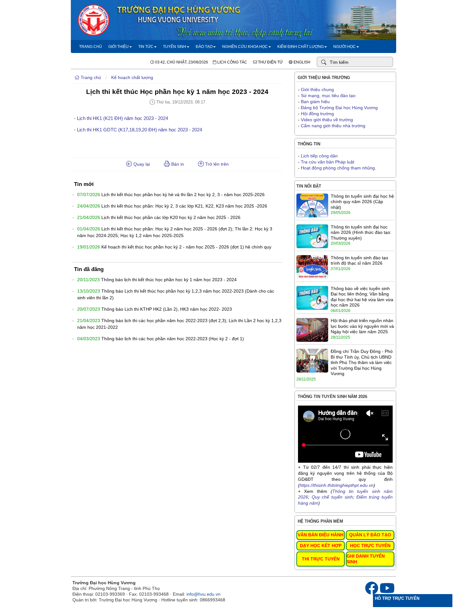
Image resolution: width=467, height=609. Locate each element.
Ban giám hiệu (315, 101)
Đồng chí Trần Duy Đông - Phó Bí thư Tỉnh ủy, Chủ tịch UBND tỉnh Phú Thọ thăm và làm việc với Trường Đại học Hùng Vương (362, 362)
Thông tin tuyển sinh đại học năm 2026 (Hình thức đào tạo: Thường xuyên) (361, 232)
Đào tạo (204, 46)
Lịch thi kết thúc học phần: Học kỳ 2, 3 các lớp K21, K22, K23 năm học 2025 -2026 (184, 206)
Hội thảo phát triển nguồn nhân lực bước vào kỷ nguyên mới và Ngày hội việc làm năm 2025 (362, 326)
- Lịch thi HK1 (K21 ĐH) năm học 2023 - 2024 (121, 118)
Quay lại (141, 164)
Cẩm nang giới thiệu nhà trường (333, 125)
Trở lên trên (216, 164)
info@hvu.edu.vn (203, 594)
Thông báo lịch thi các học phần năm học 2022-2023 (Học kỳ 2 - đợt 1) (172, 338)
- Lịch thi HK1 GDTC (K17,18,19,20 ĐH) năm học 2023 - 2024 (138, 129)
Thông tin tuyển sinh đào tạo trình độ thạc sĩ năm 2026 (359, 260)
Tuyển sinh (174, 46)
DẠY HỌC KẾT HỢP (321, 545)
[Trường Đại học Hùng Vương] (233, 38)
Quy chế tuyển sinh (332, 497)
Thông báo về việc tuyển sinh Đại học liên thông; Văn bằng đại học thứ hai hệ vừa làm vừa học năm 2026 (362, 297)
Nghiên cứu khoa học (245, 46)
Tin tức (145, 46)
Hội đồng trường (317, 113)
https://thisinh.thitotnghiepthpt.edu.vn (337, 485)
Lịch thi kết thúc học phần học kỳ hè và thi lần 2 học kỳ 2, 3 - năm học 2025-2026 (183, 194)
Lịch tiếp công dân (319, 155)
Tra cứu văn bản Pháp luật (327, 161)
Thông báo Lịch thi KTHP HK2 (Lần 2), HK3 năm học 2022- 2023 (166, 309)
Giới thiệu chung (317, 89)
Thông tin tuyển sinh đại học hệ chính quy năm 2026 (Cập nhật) (362, 202)
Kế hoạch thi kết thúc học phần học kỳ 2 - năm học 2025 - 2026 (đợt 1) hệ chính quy (186, 246)
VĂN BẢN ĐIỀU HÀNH (320, 534)
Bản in (177, 164)
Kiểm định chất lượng (300, 46)
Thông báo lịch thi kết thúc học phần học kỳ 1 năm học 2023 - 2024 (169, 279)
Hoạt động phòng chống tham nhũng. (338, 167)
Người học (344, 46)
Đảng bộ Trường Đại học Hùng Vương (339, 107)
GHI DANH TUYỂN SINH (366, 558)
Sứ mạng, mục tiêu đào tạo (328, 95)
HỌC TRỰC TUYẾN (370, 545)
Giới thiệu (118, 46)
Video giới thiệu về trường (327, 119)
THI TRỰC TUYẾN (321, 558)
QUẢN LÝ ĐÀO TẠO (370, 534)
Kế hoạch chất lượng (132, 77)
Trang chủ (90, 46)
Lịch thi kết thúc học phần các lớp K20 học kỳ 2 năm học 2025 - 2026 (170, 217)
